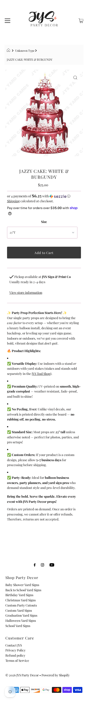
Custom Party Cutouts (21, 605)
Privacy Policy (15, 650)
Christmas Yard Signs (20, 600)
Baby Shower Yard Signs (22, 585)
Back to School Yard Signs (23, 590)
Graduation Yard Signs (21, 615)
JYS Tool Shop (41, 373)
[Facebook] (35, 564)
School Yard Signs (17, 625)
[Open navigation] (7, 20)
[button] (44, 196)
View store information (25, 292)
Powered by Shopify (56, 675)
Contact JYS (13, 645)
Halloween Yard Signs (20, 620)
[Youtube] (52, 564)
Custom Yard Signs (18, 610)
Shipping (13, 201)
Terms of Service (17, 660)
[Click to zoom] (75, 77)
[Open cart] (81, 20)
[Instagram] (42, 564)
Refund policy (15, 655)
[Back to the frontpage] (9, 50)
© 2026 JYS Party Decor (22, 675)
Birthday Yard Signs (19, 595)
